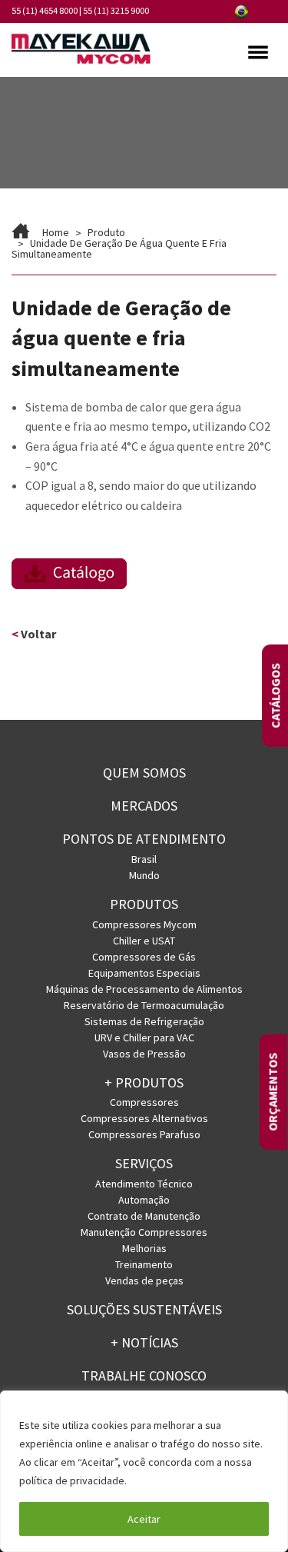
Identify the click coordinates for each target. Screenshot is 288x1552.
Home (55, 232)
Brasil (144, 859)
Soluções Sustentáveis (144, 1309)
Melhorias (144, 1248)
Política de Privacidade (184, 1480)
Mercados (144, 805)
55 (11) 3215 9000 (116, 10)
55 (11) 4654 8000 (45, 10)
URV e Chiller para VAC (144, 1037)
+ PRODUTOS (144, 1082)
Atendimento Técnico (144, 1184)
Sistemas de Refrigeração (144, 1021)
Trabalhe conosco (144, 1375)
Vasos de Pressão (144, 1054)
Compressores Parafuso (144, 1134)
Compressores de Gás (144, 957)
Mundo (144, 875)
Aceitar (144, 1519)
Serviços (144, 1163)
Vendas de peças (144, 1280)
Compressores (144, 1102)
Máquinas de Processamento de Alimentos (144, 989)
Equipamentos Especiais (144, 973)
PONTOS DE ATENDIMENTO (144, 839)
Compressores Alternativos (144, 1118)
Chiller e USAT (144, 941)
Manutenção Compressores (144, 1232)
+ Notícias (144, 1342)
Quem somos (144, 772)
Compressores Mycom (144, 924)
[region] (144, 1471)
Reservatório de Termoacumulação (144, 1005)
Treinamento (144, 1264)
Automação (144, 1200)
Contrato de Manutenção (144, 1216)
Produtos (144, 904)
